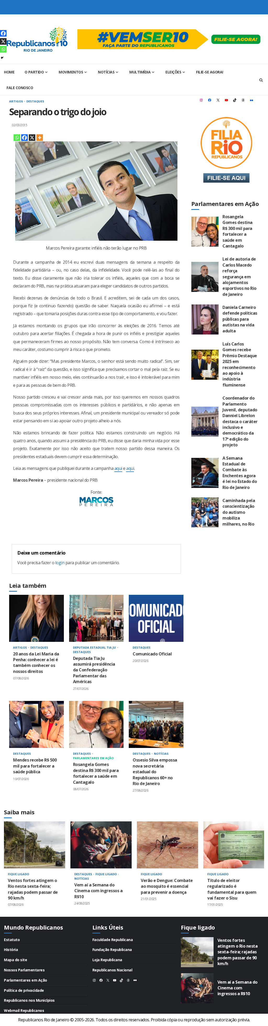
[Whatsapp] (17, 137)
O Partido (34, 72)
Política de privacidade (24, 990)
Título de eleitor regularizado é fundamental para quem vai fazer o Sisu (234, 844)
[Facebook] (24, 137)
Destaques (35, 101)
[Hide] (2, 58)
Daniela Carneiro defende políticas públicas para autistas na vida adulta (205, 319)
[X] (32, 137)
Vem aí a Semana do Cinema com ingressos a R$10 (101, 844)
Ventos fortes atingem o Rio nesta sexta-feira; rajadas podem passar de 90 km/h (34, 844)
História (11, 949)
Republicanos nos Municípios (29, 1000)
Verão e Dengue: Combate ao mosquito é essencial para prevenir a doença (167, 844)
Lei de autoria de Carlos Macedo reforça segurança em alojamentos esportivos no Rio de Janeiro (205, 277)
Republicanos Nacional (112, 969)
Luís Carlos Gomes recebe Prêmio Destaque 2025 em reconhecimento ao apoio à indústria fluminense (205, 365)
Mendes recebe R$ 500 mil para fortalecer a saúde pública (36, 724)
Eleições (173, 72)
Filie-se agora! (209, 72)
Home (9, 72)
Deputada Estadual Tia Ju (95, 647)
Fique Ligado (18, 874)
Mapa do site (15, 959)
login (60, 563)
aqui (118, 468)
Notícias (106, 72)
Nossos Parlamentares (24, 969)
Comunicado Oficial (156, 618)
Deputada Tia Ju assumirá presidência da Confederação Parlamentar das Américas (96, 618)
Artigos (16, 101)
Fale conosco (20, 87)
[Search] (261, 80)
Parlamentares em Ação (93, 758)
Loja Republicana (107, 959)
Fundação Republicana (112, 949)
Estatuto (12, 939)
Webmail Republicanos (24, 1010)
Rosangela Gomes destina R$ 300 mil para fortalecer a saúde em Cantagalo (96, 724)
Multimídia (139, 72)
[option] (34, 869)
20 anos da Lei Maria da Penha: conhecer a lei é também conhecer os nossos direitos (36, 618)
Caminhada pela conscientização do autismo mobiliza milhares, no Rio (205, 512)
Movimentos (71, 72)
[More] (39, 137)
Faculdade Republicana (112, 939)
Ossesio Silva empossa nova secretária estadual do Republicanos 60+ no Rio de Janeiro (156, 724)
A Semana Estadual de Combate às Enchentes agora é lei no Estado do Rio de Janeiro (205, 473)
